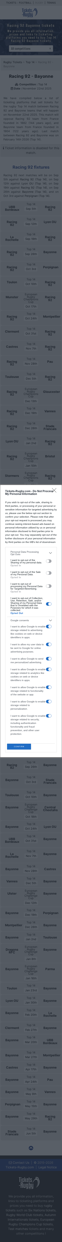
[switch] (48, 561)
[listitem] (31, 553)
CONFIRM (19, 746)
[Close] (55, 491)
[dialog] (31, 621)
